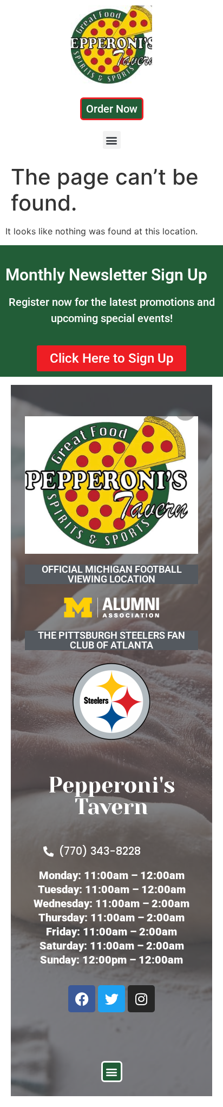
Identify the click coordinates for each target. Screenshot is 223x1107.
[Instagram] (141, 998)
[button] (112, 140)
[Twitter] (111, 998)
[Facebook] (81, 998)
